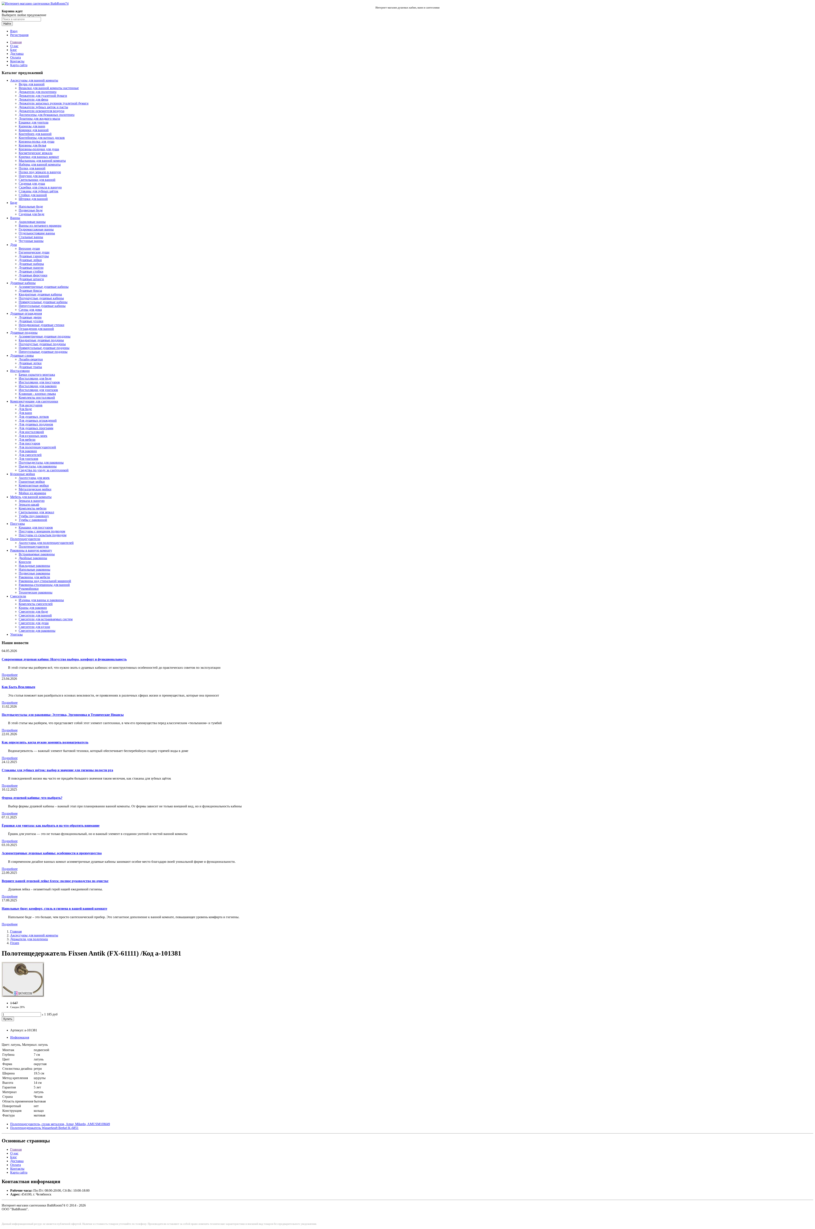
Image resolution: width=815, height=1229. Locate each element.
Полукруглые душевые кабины (41, 298)
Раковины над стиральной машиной (45, 581)
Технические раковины (35, 592)
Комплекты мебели (32, 508)
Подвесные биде (31, 210)
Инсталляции (20, 371)
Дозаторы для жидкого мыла (39, 118)
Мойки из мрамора (32, 493)
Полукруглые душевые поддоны (42, 344)
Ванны (15, 218)
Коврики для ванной (34, 130)
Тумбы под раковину (34, 516)
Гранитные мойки (32, 481)
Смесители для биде (33, 611)
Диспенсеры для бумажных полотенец (46, 115)
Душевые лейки (30, 260)
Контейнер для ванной (35, 134)
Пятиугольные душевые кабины (42, 306)
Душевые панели (31, 267)
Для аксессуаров (30, 405)
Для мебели (27, 439)
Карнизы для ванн (32, 126)
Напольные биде (31, 206)
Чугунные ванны (31, 241)
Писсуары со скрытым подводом (42, 535)
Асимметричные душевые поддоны (44, 336)
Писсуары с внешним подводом (42, 531)
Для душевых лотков (34, 416)
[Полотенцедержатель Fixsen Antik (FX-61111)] (23, 996)
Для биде (25, 409)
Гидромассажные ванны (36, 229)
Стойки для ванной (33, 195)
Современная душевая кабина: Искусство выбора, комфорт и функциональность (64, 659)
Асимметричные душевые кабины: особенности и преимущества (52, 853)
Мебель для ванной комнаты (31, 497)
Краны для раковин (33, 608)
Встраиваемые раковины (37, 554)
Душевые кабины (23, 283)
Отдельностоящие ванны (37, 233)
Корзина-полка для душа (36, 141)
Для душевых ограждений (38, 420)
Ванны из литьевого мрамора (40, 225)
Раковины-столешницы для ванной (44, 585)
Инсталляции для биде (35, 378)
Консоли (25, 562)
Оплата (15, 57)
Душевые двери (30, 317)
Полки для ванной (32, 168)
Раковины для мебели (34, 577)
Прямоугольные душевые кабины (43, 302)
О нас (14, 46)
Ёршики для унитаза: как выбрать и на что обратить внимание (51, 825)
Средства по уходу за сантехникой (44, 470)
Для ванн (25, 413)
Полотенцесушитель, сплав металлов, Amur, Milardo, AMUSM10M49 (60, 1124)
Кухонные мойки (22, 474)
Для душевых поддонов (36, 424)
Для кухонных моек (33, 436)
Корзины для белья (32, 145)
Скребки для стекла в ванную (40, 187)
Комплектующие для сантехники (34, 401)
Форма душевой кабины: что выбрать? (32, 798)
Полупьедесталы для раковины (41, 462)
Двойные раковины (33, 558)
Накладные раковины (34, 565)
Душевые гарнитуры (34, 256)
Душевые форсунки (33, 275)
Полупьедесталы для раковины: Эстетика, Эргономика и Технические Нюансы (63, 715)
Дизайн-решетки (31, 359)
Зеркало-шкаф (29, 504)
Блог (13, 50)
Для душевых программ (36, 428)
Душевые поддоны (24, 332)
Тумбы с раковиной (33, 520)
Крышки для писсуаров (36, 527)
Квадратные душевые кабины (40, 294)
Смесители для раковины (37, 630)
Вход (13, 31)
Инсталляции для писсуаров (39, 382)
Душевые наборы (31, 264)
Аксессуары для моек (34, 478)
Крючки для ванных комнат (39, 157)
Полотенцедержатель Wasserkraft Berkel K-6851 (44, 1128)
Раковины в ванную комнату (31, 550)
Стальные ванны (31, 237)
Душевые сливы (22, 355)
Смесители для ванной (35, 615)
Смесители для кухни (34, 627)
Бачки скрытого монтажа (37, 374)
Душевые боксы (30, 290)
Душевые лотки (30, 363)
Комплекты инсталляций (37, 397)
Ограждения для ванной (36, 329)
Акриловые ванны (32, 222)
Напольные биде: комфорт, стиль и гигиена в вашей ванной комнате (54, 908)
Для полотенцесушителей (37, 447)
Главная (16, 42)
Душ (13, 244)
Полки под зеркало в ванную (40, 172)
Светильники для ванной (37, 180)
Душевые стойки (31, 271)
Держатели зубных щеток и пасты (43, 107)
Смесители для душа (34, 623)
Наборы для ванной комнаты (40, 164)
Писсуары (17, 523)
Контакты (17, 61)
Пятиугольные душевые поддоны (43, 351)
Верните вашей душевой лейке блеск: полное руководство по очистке (55, 881)
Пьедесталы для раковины (38, 466)
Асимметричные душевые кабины (44, 287)
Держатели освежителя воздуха (41, 111)
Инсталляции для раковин (38, 386)
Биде (13, 202)
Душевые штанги (31, 279)
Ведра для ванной (32, 84)
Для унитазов (28, 458)
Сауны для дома (30, 309)
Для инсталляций (31, 432)
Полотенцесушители (25, 539)
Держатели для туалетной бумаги (43, 95)
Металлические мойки (35, 489)
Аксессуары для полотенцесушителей (46, 543)
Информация (19, 1037)
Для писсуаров (29, 443)
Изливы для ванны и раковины (41, 600)
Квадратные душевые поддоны (41, 340)
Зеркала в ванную (32, 501)
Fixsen (14, 943)
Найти (7, 23)
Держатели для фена (33, 99)
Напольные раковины (34, 569)
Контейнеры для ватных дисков (42, 137)
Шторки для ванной (33, 199)
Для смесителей (30, 455)
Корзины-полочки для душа (39, 149)
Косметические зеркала (35, 153)
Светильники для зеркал (36, 512)
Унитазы (16, 634)
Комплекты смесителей (36, 604)
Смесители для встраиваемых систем (46, 619)
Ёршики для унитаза (33, 122)
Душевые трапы (30, 367)
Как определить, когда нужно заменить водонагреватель (45, 742)
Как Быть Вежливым (18, 687)
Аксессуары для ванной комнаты (34, 80)
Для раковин (28, 451)
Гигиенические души (34, 252)
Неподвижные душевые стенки (41, 325)
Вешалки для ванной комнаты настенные (49, 88)
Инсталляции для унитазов (38, 390)
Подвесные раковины (34, 573)
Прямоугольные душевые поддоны (44, 348)
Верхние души (29, 248)
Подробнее (10, 675)
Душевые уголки (31, 321)
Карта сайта (18, 65)
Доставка (17, 53)
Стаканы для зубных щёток (38, 191)
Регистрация (19, 35)
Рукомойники (29, 588)
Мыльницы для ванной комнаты (42, 160)
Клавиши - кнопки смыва (37, 394)
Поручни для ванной (34, 176)
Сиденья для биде (31, 214)
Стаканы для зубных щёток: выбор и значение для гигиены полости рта (57, 770)
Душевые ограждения (26, 313)
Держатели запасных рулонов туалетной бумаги (54, 103)
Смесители (18, 596)
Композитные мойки (34, 485)
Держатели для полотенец (37, 92)
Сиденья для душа (32, 183)
